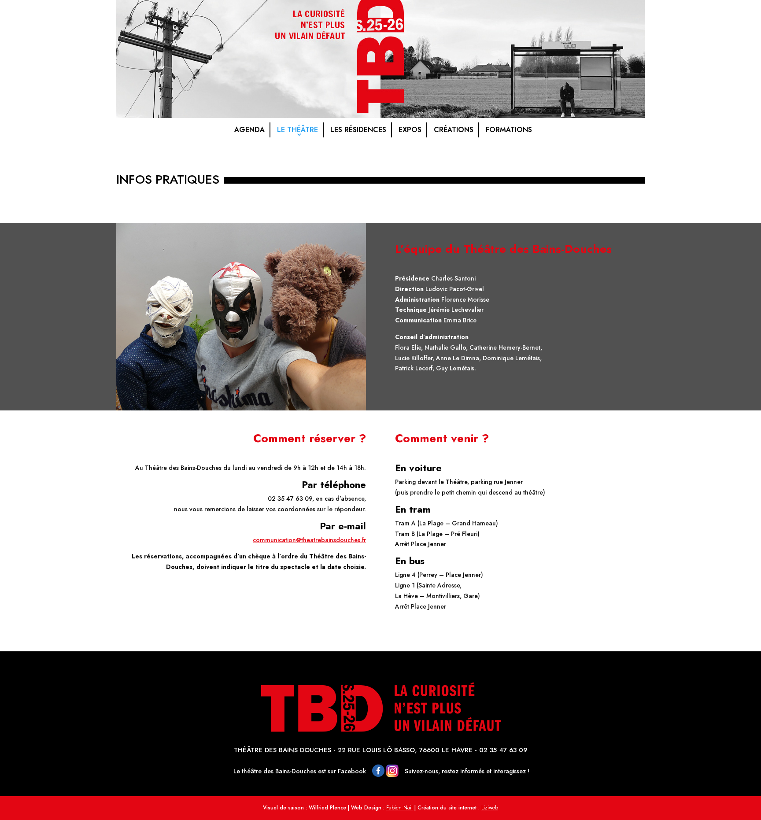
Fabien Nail (399, 808)
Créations (453, 130)
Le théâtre (297, 130)
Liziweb (489, 808)
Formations (509, 130)
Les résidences (358, 130)
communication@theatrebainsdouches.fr (309, 540)
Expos (410, 130)
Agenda (249, 130)
